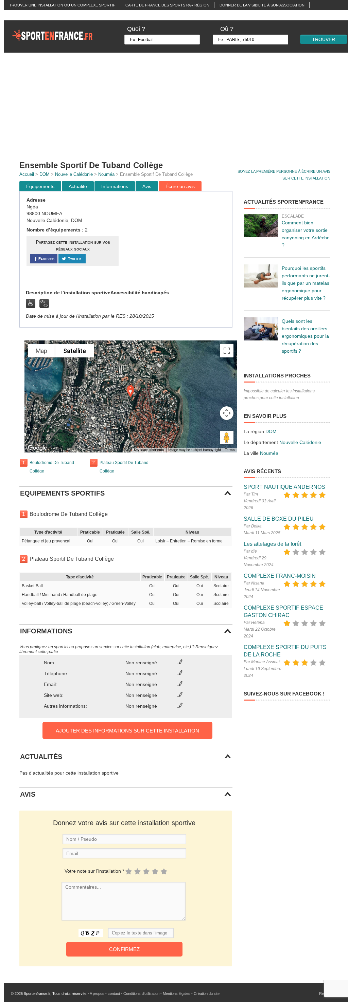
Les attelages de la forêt (272, 544)
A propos (97, 993)
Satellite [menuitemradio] (74, 350)
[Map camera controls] (226, 413)
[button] (130, 393)
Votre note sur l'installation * (94, 871)
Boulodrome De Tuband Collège (52, 467)
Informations (114, 186)
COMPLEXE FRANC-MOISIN (280, 576)
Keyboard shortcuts (149, 450)
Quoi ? (136, 28)
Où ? (226, 28)
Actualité (78, 186)
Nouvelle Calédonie (74, 174)
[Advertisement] (176, 240)
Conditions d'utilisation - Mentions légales (156, 993)
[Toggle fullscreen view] (226, 350)
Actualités (20, 15)
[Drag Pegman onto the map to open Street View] (226, 437)
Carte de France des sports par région (167, 5)
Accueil (26, 174)
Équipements (40, 186)
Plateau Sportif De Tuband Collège (124, 467)
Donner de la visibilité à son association (262, 5)
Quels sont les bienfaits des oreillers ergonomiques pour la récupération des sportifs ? (305, 336)
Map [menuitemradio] (41, 350)
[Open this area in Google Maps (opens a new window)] (37, 448)
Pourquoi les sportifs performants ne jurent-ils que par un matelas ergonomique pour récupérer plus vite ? (306, 283)
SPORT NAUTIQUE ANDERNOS (284, 487)
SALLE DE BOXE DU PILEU (279, 519)
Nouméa (106, 174)
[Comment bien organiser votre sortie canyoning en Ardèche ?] (261, 225)
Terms (230, 450)
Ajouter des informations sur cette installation (127, 731)
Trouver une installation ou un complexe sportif (62, 5)
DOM (44, 174)
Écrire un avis (180, 186)
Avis (146, 186)
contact (114, 993)
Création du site (207, 993)
